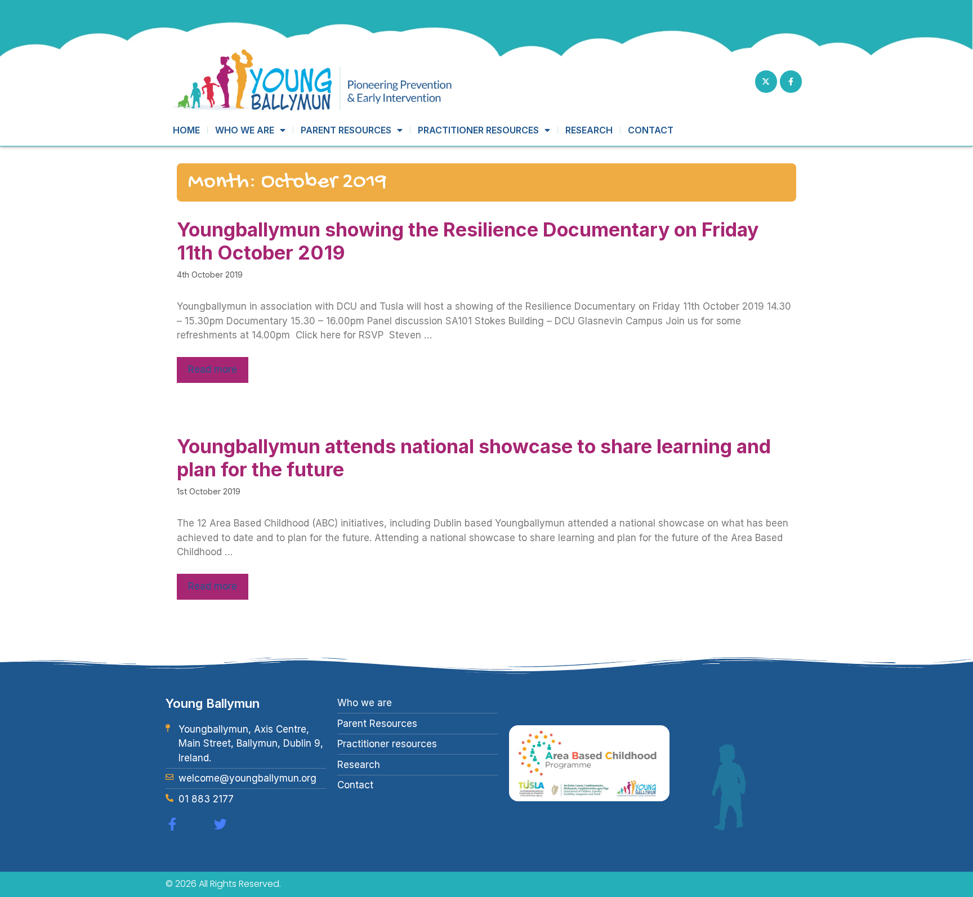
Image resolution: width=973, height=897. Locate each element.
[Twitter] (220, 824)
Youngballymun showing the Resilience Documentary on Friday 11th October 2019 (467, 241)
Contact (650, 130)
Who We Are (244, 130)
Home (186, 130)
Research (589, 130)
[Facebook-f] (791, 81)
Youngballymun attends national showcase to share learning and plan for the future (474, 458)
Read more (212, 369)
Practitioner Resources (478, 130)
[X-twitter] (766, 81)
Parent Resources (346, 130)
